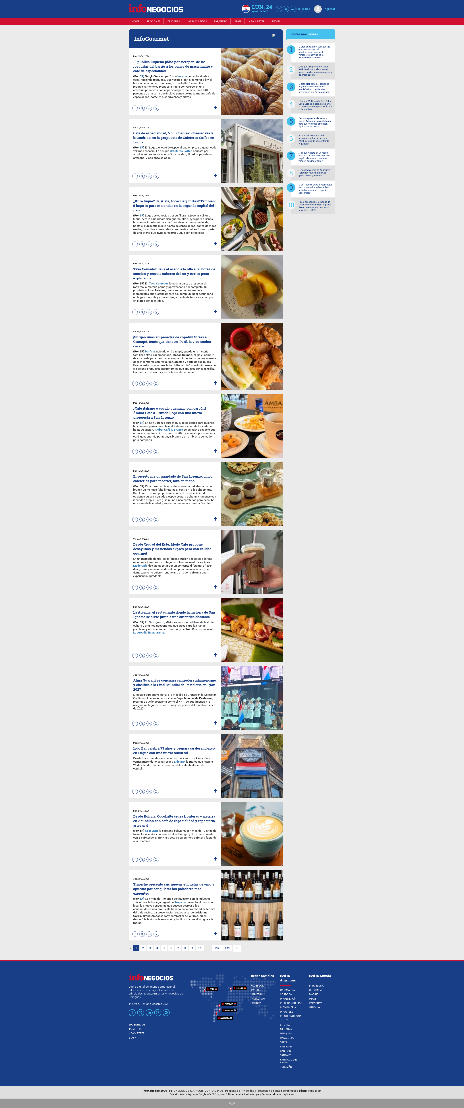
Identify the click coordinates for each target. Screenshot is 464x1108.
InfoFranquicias (291, 1003)
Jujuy (284, 1020)
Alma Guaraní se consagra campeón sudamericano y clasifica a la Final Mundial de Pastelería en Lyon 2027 (174, 685)
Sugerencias (137, 1024)
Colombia (315, 990)
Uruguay (314, 1007)
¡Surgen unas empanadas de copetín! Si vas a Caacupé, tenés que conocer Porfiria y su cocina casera (172, 341)
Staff (237, 21)
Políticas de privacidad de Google (242, 1094)
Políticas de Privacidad (239, 1090)
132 (216, 948)
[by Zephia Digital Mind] (232, 1103)
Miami (312, 998)
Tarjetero (220, 21)
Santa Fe (285, 1055)
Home (136, 21)
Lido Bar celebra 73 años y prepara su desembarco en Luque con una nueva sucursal (174, 750)
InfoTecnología (290, 1016)
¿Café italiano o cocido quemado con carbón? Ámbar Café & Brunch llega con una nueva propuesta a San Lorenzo (169, 413)
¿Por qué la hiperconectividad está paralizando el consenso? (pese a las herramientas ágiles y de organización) (315, 70)
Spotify (256, 1003)
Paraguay (315, 1003)
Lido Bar (179, 761)
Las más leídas (197, 21)
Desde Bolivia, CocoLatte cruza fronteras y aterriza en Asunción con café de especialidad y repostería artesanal (174, 821)
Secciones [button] (153, 21)
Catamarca (287, 990)
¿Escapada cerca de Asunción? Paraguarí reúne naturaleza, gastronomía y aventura (314, 173)
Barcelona (316, 985)
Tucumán (286, 1066)
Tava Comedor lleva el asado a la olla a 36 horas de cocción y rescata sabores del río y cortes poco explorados (174, 273)
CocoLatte (151, 830)
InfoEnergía (288, 998)
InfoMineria (288, 1007)
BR (141, 76)
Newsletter (256, 21)
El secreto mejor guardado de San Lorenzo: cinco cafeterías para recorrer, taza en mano (172, 478)
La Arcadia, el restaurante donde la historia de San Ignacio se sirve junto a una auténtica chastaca (174, 614)
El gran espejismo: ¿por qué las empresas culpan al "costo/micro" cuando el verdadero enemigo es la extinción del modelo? (314, 52)
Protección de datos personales (276, 1090)
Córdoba (286, 994)
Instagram (258, 998)
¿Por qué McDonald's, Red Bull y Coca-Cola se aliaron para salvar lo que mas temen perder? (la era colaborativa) (315, 105)
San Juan (286, 1046)
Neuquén (286, 1033)
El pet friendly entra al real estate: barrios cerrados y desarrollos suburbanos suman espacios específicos (315, 188)
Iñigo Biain (315, 1090)
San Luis (285, 1050)
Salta (283, 1042)
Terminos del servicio (272, 1094)
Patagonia (287, 1037)
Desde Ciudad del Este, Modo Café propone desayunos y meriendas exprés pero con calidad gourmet (172, 549)
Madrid (313, 994)
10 (200, 948)
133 (227, 948)
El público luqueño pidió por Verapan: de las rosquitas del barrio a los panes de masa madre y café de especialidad (173, 66)
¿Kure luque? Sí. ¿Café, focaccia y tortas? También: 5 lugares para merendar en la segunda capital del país (174, 205)
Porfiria (150, 351)
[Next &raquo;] (237, 948)
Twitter (256, 990)
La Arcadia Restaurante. (149, 632)
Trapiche (180, 902)
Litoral (285, 1024)
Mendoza (286, 1029)
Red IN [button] (276, 21)
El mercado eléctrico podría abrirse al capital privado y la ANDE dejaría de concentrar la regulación (314, 139)
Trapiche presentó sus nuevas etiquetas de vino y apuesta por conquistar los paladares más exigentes (173, 889)
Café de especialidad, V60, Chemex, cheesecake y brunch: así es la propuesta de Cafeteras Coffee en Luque (173, 137)
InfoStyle (286, 1011)
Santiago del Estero (288, 1061)
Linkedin (256, 994)
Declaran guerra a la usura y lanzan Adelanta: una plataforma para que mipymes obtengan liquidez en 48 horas (315, 122)
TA (141, 898)
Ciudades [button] (173, 21)
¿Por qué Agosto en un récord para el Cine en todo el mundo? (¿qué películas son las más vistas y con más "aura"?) (314, 156)
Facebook (257, 985)
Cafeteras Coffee (181, 151)
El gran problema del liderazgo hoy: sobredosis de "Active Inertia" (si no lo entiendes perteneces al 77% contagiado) (314, 87)
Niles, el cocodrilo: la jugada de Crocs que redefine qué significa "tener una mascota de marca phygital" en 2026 (315, 206)
